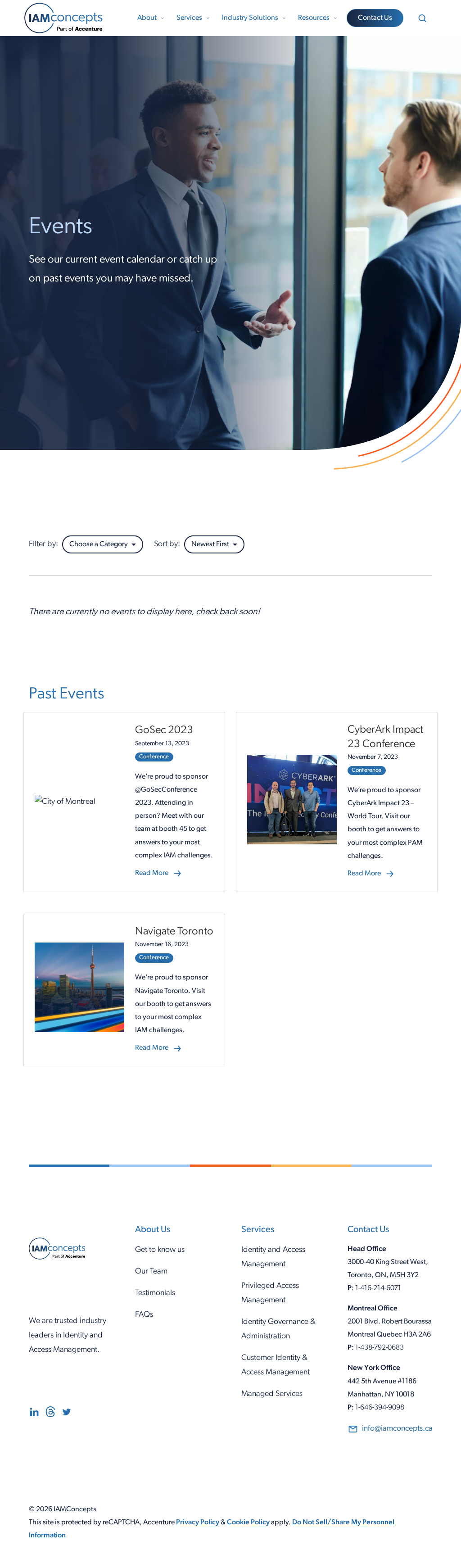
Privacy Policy (197, 1522)
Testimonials (155, 1293)
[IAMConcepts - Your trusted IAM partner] (74, 18)
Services (189, 18)
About (147, 18)
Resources (314, 18)
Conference (154, 757)
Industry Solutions (250, 18)
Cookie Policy (248, 1522)
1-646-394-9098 (379, 1407)
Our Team (151, 1271)
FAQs (144, 1315)
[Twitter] (66, 1414)
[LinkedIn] (34, 1414)
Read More (159, 875)
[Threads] (50, 1414)
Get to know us (160, 1250)
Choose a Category (98, 544)
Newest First (210, 544)
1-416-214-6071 (378, 1288)
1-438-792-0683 (379, 1347)
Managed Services (272, 1394)
